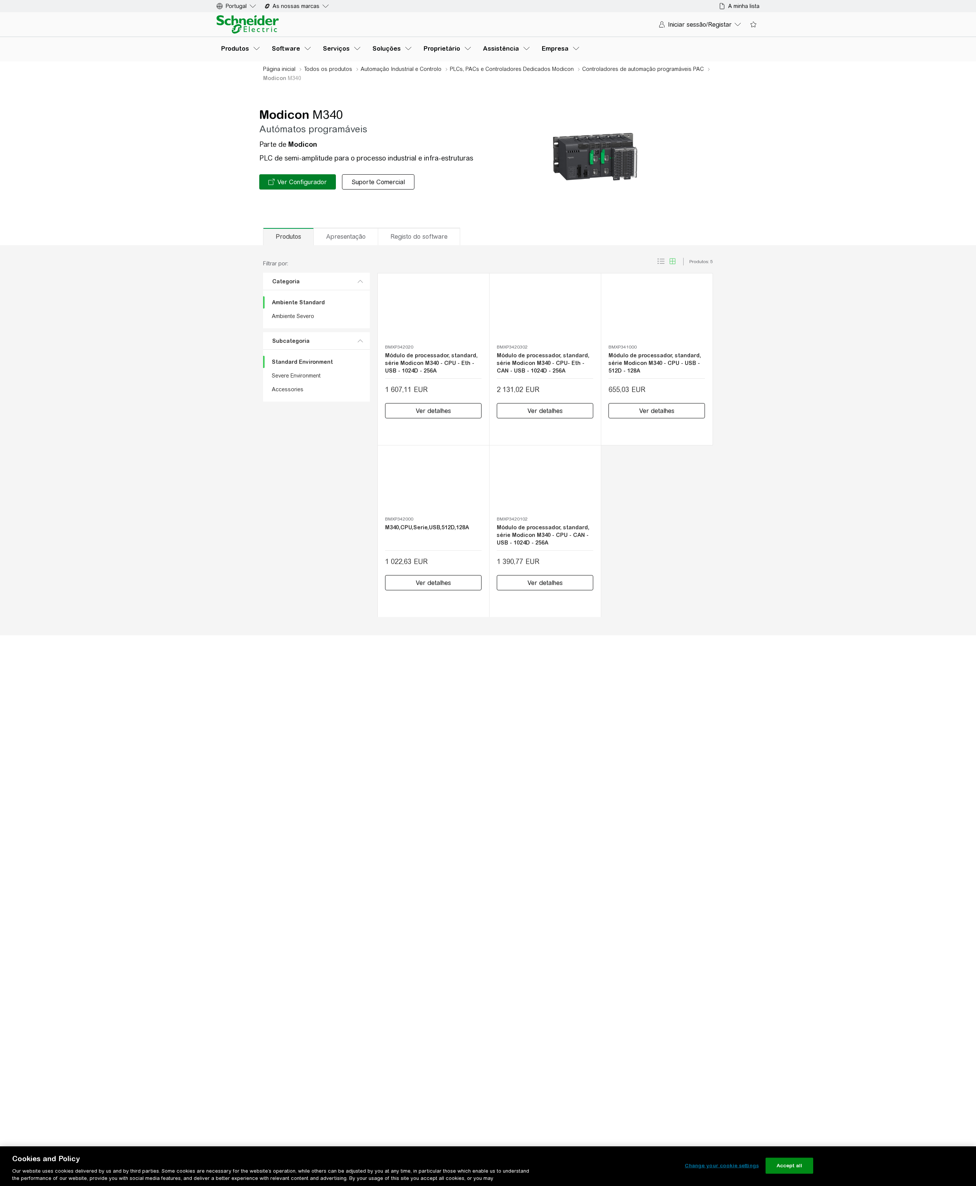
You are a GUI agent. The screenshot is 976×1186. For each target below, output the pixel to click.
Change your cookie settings (722, 1165)
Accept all (789, 1165)
